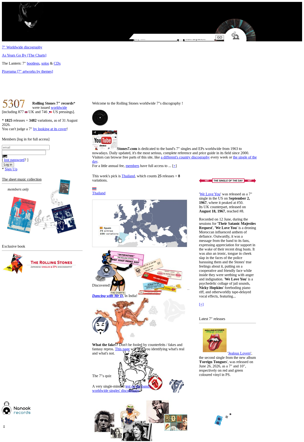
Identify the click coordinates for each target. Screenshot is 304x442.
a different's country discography (185, 157)
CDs (57, 63)
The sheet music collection (22, 179)
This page (122, 349)
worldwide (59, 108)
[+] (201, 304)
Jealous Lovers (239, 353)
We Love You (210, 194)
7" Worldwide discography (22, 47)
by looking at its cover (49, 129)
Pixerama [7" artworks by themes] (27, 71)
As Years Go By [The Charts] (24, 55)
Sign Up (11, 169)
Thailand (128, 176)
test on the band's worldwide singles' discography (121, 388)
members (132, 166)
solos (45, 63)
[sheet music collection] (42, 207)
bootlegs (33, 63)
